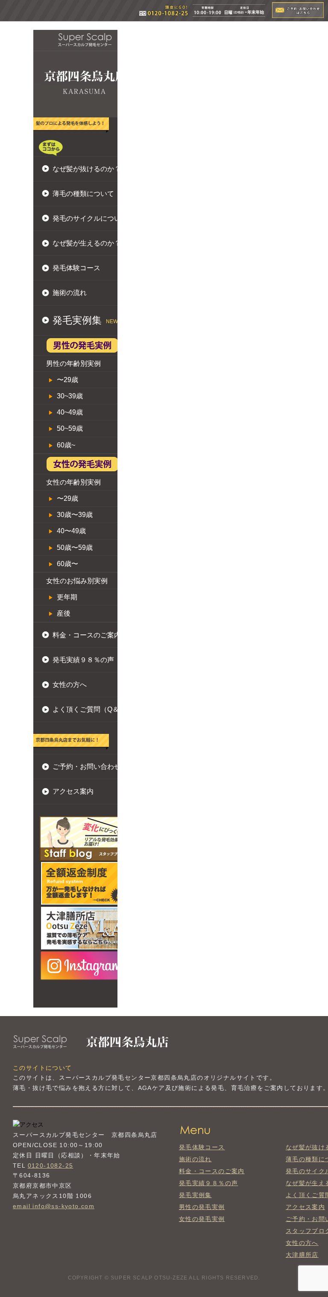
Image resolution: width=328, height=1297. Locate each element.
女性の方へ (70, 684)
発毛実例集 (195, 1195)
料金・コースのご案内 (87, 635)
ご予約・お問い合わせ (87, 766)
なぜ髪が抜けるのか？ (87, 168)
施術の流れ (70, 292)
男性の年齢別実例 (73, 363)
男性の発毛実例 (202, 1207)
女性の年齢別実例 (73, 482)
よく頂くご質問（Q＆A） (92, 709)
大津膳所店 (302, 1254)
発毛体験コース (76, 268)
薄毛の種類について (83, 193)
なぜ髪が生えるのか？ (87, 243)
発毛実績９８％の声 (83, 659)
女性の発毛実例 (202, 1218)
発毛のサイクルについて (90, 218)
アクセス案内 (73, 791)
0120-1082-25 (50, 1165)
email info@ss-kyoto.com (53, 1206)
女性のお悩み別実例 (77, 580)
